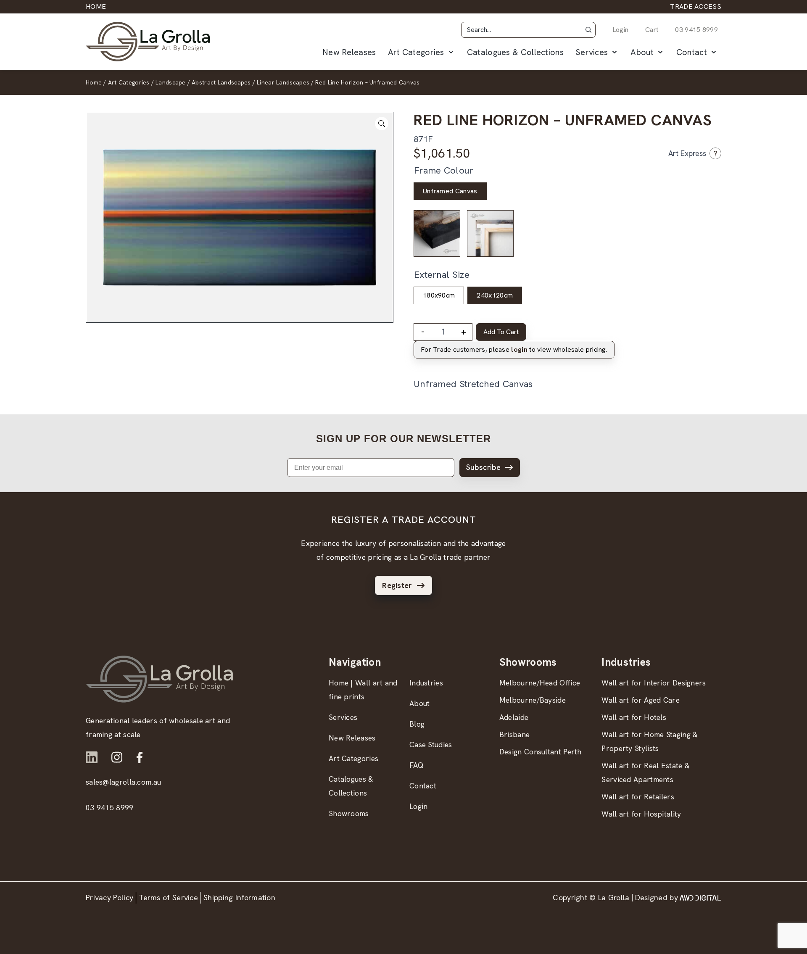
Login (620, 29)
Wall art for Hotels (633, 717)
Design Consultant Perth (540, 751)
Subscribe (483, 467)
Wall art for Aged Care (640, 700)
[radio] (450, 191)
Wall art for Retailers (637, 796)
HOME (96, 6)
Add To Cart (501, 331)
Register (397, 585)
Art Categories (416, 52)
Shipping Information (239, 897)
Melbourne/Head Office (539, 683)
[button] (588, 30)
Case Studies (430, 744)
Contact (691, 52)
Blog (417, 724)
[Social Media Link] (92, 757)
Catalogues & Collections (515, 52)
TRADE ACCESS (695, 6)
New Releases (349, 52)
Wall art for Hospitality (641, 814)
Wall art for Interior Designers (653, 683)
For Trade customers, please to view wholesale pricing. (514, 349)
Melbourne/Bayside (532, 700)
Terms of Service (168, 897)
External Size (441, 275)
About (642, 52)
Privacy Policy (109, 897)
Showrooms (349, 813)
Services (591, 52)
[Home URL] (159, 679)
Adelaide (513, 717)
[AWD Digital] (700, 897)
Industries (426, 683)
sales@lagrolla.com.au (123, 782)
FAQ (416, 765)
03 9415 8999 (696, 29)
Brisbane (514, 734)
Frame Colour (444, 170)
